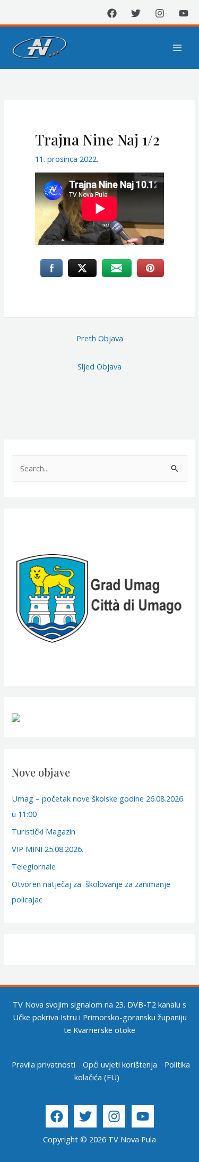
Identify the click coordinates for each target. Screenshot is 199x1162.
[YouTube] (183, 13)
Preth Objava (99, 338)
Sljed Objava (99, 366)
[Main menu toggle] (177, 48)
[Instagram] (160, 13)
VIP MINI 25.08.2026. (47, 848)
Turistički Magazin (43, 831)
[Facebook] (112, 13)
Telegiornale (34, 866)
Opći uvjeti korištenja (120, 1064)
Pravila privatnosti (43, 1064)
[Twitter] (136, 13)
